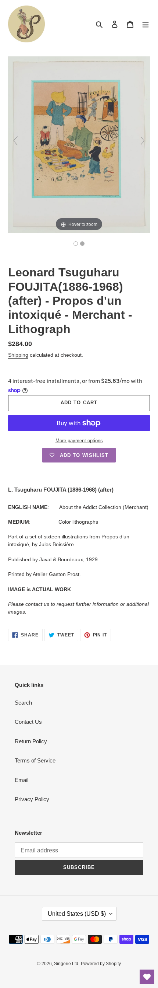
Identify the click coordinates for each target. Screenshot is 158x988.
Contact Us (28, 722)
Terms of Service (35, 760)
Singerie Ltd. (66, 963)
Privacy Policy (32, 799)
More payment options (79, 440)
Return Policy (31, 741)
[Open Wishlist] (147, 977)
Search (23, 702)
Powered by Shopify (101, 963)
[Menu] (145, 24)
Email (21, 780)
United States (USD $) (77, 914)
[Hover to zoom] (79, 144)
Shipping (18, 355)
